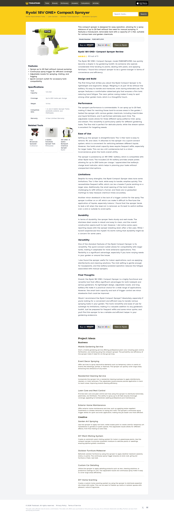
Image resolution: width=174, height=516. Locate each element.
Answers (75, 3)
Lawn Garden (53, 16)
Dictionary (64, 3)
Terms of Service (74, 505)
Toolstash (35, 505)
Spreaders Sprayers (89, 16)
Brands (54, 3)
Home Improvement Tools (35, 16)
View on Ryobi (120, 45)
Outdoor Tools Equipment (69, 16)
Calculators (85, 3)
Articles (95, 3)
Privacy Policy (61, 505)
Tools (47, 3)
